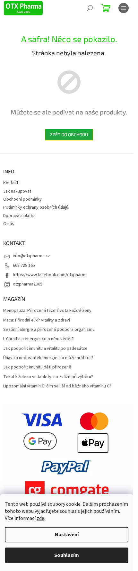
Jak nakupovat (17, 191)
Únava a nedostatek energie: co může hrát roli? (48, 358)
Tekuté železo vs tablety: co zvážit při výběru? (48, 377)
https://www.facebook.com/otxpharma (50, 275)
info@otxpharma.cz (31, 256)
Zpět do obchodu (69, 134)
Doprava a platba (19, 216)
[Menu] (123, 8)
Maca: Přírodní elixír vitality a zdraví (36, 320)
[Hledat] (89, 8)
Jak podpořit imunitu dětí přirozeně (37, 367)
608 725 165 (24, 265)
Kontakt (10, 183)
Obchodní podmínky (22, 199)
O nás (8, 224)
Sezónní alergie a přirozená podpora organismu (49, 330)
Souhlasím (66, 555)
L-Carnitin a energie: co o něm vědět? (38, 339)
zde (40, 518)
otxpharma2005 (27, 284)
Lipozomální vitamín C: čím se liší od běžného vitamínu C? (57, 386)
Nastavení (67, 534)
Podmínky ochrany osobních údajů (35, 207)
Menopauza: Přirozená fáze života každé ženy (47, 311)
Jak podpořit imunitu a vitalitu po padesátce (45, 349)
